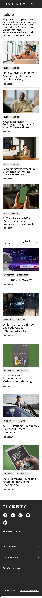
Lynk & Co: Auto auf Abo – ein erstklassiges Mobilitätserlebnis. (19, 327)
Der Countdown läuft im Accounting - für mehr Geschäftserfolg (18, 76)
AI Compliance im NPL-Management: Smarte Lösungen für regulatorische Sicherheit (19, 221)
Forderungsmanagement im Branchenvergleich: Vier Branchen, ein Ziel (19, 172)
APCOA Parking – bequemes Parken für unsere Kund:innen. (21, 429)
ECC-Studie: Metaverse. (18, 280)
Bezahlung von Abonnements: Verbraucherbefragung (17, 378)
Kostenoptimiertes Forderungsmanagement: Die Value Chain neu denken (20, 124)
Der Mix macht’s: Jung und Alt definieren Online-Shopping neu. (19, 481)
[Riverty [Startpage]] (14, 4)
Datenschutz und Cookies (29, 590)
